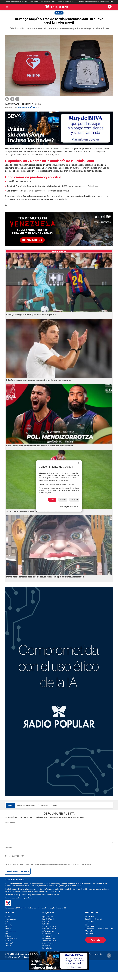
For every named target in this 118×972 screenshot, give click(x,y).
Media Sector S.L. (73, 507)
